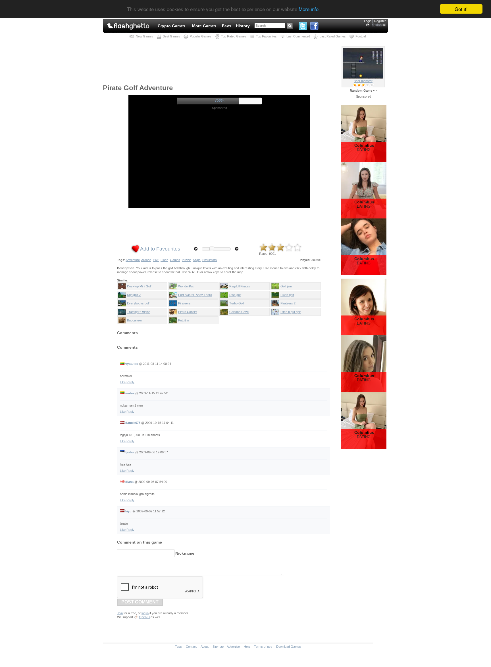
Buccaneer (134, 320)
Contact (191, 646)
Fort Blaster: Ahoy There (195, 294)
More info (309, 9)
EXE (156, 260)
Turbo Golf (236, 303)
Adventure (133, 260)
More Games (204, 26)
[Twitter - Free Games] (303, 25)
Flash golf (287, 294)
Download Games (288, 646)
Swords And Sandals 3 (363, 81)
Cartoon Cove (239, 311)
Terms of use (263, 646)
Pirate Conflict (187, 311)
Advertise (233, 646)
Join (120, 613)
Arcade (146, 260)
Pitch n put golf (290, 311)
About (205, 646)
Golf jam (286, 286)
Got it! (461, 8)
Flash (164, 260)
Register (380, 21)
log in (145, 613)
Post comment (140, 601)
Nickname (184, 553)
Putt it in (183, 320)
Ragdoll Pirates (239, 286)
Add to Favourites (160, 249)
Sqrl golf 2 (134, 294)
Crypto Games (171, 26)
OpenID (144, 617)
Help (247, 646)
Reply (130, 382)
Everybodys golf (138, 303)
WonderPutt (186, 286)
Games (175, 260)
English (377, 24)
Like (123, 382)
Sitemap (218, 646)
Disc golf (235, 294)
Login (367, 21)
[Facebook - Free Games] (314, 25)
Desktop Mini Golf (139, 286)
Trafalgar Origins (138, 311)
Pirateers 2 (288, 303)
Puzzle (186, 260)
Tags (178, 646)
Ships (197, 260)
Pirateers (184, 303)
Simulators (209, 260)
